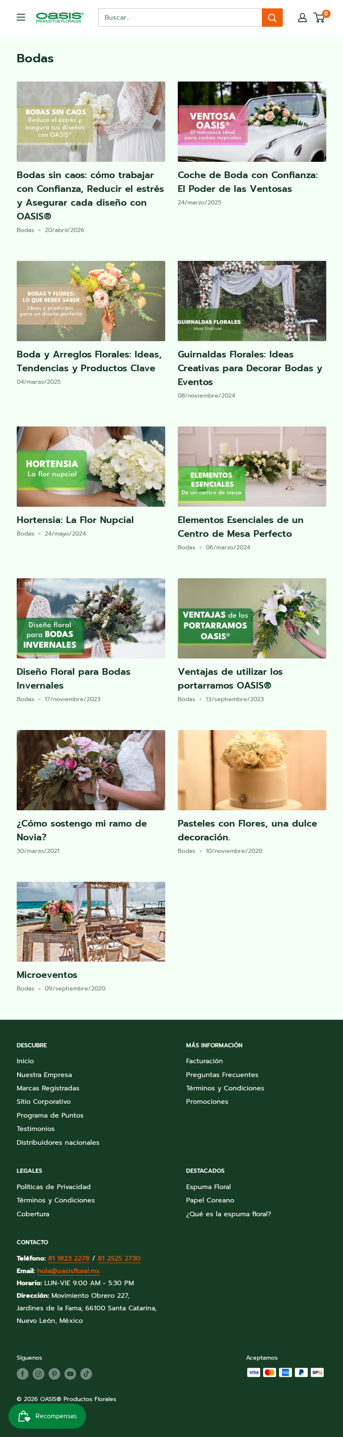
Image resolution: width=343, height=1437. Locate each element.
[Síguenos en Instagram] (38, 1374)
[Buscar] (272, 17)
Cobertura (33, 1214)
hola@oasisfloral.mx (68, 1271)
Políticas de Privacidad (54, 1187)
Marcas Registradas (48, 1088)
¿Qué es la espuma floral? (228, 1214)
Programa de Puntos (50, 1115)
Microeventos (47, 975)
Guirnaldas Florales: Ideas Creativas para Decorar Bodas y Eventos (250, 368)
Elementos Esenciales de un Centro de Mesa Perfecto (241, 527)
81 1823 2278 (69, 1258)
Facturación (204, 1061)
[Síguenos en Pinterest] (54, 1374)
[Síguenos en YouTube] (70, 1374)
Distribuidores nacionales (58, 1143)
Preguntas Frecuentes (222, 1075)
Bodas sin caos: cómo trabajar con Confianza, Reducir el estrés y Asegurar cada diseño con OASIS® (90, 195)
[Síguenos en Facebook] (22, 1374)
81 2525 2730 (119, 1258)
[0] (319, 18)
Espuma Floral (208, 1187)
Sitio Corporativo (44, 1102)
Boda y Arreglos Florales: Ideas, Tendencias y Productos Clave (89, 361)
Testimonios (36, 1129)
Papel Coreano (210, 1200)
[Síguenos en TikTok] (86, 1374)
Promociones (207, 1102)
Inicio (25, 1061)
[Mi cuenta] (302, 17)
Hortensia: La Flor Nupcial (75, 520)
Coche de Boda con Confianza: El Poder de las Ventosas (248, 182)
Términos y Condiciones (225, 1088)
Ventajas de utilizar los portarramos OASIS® (230, 678)
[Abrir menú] (21, 17)
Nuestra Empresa (44, 1075)
